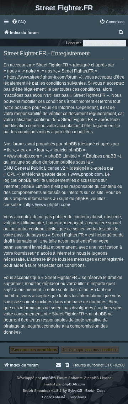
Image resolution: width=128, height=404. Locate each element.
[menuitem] (19, 22)
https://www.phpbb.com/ (47, 204)
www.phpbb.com (87, 174)
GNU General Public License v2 (34, 168)
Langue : (73, 43)
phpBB (47, 378)
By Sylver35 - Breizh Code (84, 391)
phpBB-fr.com (74, 384)
